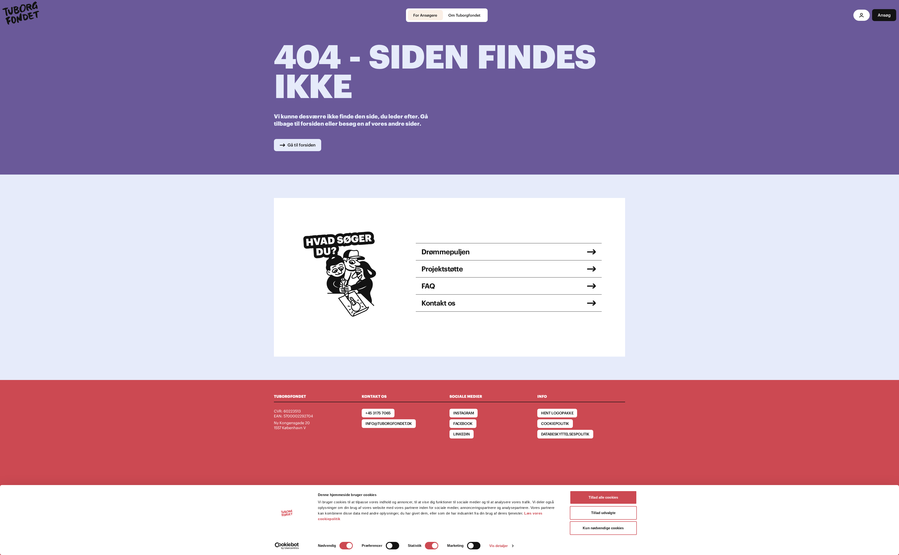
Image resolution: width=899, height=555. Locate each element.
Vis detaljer (498, 546)
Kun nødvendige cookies (603, 528)
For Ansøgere (425, 15)
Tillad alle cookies (603, 497)
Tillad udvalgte (603, 513)
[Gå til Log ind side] (861, 15)
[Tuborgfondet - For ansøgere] (21, 15)
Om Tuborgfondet (464, 15)
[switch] (392, 545)
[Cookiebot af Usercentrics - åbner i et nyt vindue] (286, 545)
